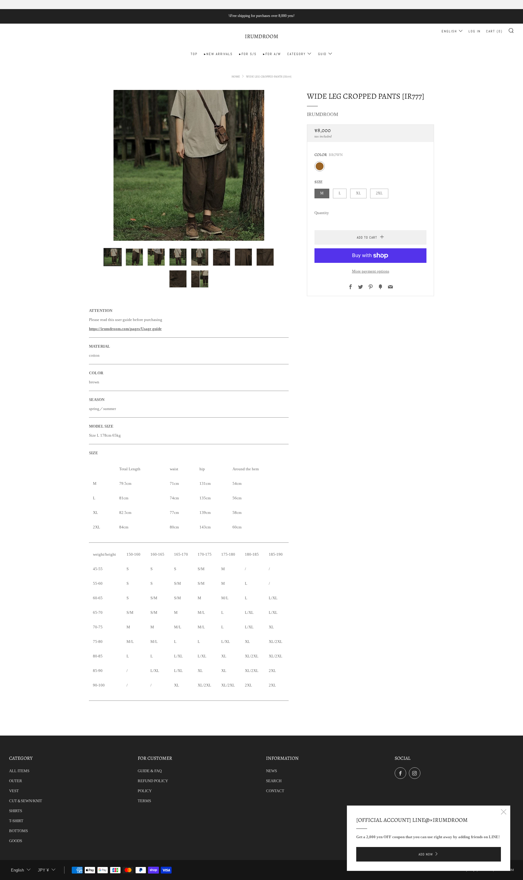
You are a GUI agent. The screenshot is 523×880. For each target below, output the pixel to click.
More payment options (370, 271)
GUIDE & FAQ (150, 771)
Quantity (321, 212)
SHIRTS (15, 811)
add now (426, 854)
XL (358, 193)
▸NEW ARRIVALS (218, 54)
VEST (14, 791)
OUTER (15, 781)
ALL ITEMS (19, 771)
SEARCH (273, 781)
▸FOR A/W (272, 54)
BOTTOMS (18, 831)
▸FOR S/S (248, 54)
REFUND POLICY (153, 781)
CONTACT (275, 791)
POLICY (145, 791)
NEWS (271, 771)
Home (236, 76)
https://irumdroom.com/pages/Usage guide (125, 328)
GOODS (15, 841)
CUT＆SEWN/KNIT (25, 801)
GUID (322, 54)
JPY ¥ (43, 870)
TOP (194, 54)
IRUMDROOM (261, 36)
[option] (188, 165)
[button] (113, 257)
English (449, 31)
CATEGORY (296, 54)
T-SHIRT (16, 821)
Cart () (494, 31)
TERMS (144, 801)
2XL (379, 193)
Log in (475, 31)
